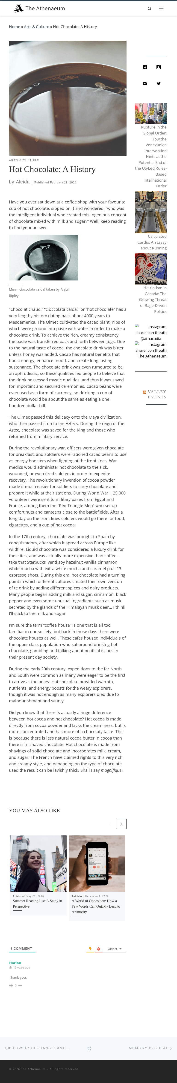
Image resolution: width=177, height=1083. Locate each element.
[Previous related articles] (110, 824)
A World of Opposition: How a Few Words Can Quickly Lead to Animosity (96, 906)
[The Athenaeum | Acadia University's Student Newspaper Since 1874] (19, 7)
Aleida (23, 181)
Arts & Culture (36, 26)
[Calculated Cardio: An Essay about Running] (150, 212)
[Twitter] (160, 83)
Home (14, 26)
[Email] (146, 83)
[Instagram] (160, 67)
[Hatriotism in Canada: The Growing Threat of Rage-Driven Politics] (150, 269)
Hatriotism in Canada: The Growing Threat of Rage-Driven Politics (152, 299)
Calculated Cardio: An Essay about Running (151, 242)
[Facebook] (146, 67)
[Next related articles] (121, 824)
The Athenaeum (33, 1069)
